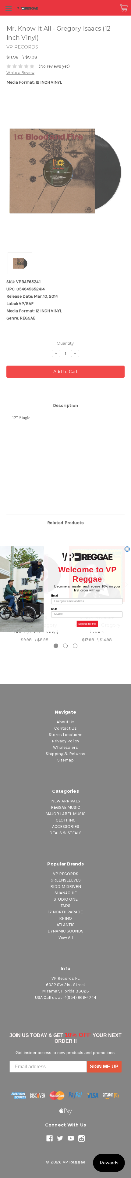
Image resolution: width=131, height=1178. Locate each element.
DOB (54, 608)
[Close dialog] (127, 549)
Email (54, 595)
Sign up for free (87, 623)
